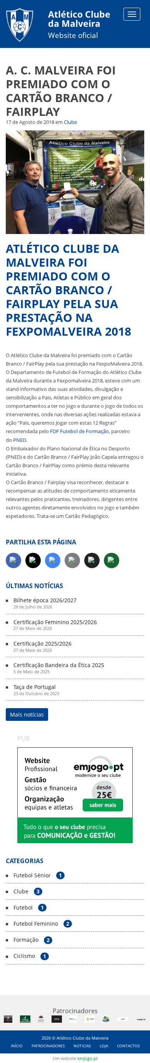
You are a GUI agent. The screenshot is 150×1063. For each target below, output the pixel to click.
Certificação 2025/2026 (42, 647)
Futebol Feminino (41, 924)
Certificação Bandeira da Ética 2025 (58, 668)
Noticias (82, 1045)
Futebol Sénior (37, 875)
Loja (104, 1045)
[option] (75, 795)
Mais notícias (27, 714)
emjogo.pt (87, 1058)
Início (17, 1045)
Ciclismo (29, 956)
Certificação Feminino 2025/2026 (55, 625)
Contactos (128, 1045)
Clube (70, 122)
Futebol (28, 908)
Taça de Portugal (36, 690)
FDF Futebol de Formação (79, 431)
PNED (19, 440)
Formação (31, 940)
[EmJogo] (75, 795)
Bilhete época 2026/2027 (45, 603)
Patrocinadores (48, 1045)
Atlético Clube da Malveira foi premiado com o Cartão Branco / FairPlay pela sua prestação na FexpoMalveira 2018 (68, 290)
